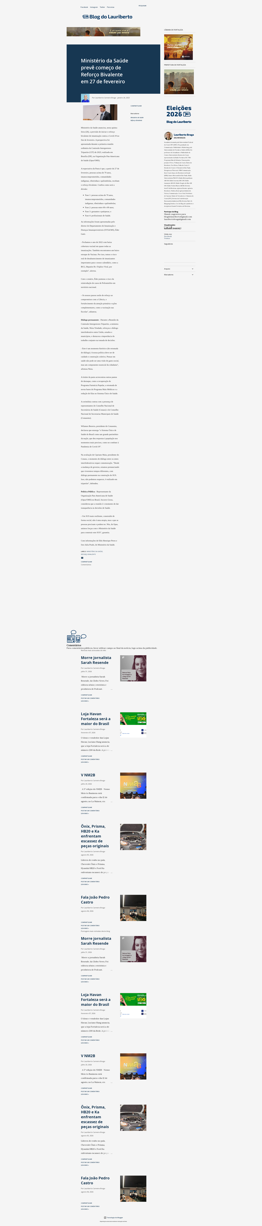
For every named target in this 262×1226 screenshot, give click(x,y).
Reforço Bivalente (136, 120)
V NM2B (88, 774)
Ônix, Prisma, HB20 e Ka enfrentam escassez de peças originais (95, 836)
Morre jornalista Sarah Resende (96, 660)
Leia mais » (85, 701)
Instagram (94, 7)
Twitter (102, 7)
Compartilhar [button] (136, 106)
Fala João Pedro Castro (95, 900)
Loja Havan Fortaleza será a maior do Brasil (96, 718)
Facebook (84, 7)
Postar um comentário (90, 698)
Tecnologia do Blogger (114, 1218)
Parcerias (110, 7)
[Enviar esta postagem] (82, 558)
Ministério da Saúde (137, 117)
